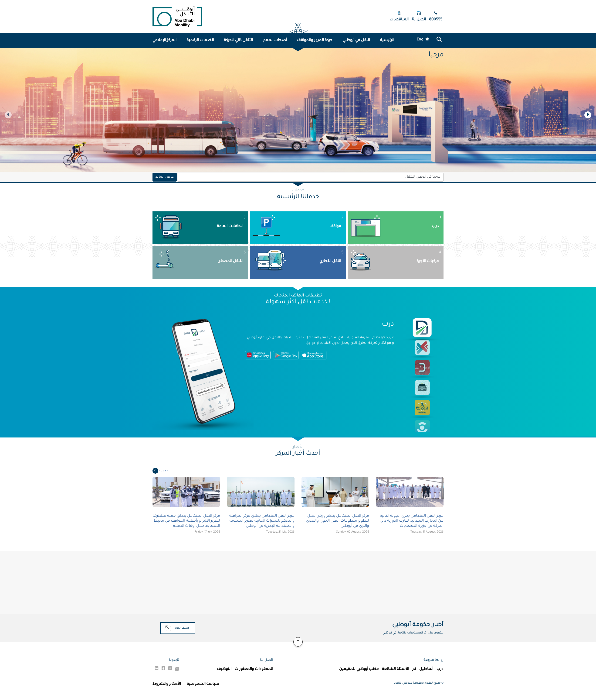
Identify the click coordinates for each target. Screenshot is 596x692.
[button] (587, 114)
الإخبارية (165, 471)
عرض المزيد (165, 177)
